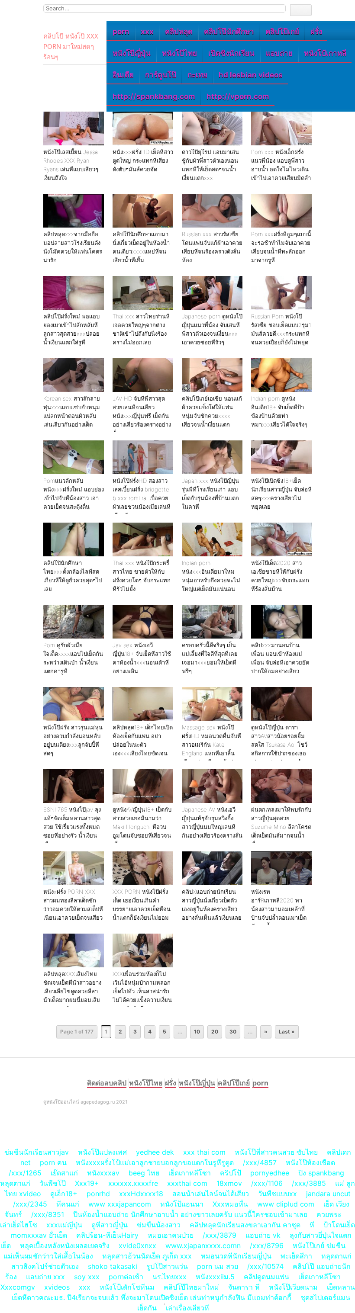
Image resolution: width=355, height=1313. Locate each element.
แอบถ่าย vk (263, 1235)
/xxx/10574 (265, 1266)
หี (312, 1224)
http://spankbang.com (154, 96)
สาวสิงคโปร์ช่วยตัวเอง (45, 1266)
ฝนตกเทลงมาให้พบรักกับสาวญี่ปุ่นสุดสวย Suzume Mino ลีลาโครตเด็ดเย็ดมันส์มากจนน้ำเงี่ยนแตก (281, 827)
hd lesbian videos (251, 75)
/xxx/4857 (260, 1162)
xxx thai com (204, 1152)
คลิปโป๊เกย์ (282, 31)
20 (214, 1031)
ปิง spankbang (321, 1173)
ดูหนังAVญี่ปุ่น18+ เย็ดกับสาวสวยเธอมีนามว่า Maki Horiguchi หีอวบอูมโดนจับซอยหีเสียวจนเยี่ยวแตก (142, 827)
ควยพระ (329, 1214)
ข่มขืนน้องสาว (159, 1224)
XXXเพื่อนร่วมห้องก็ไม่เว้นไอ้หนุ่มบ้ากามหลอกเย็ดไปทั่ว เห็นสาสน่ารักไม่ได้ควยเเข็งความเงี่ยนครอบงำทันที (142, 991)
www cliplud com (285, 1204)
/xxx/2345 (30, 1204)
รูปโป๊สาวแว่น (167, 1266)
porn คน (53, 1162)
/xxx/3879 (219, 1235)
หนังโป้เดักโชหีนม (127, 1287)
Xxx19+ (87, 1183)
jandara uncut (328, 1193)
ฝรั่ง (316, 31)
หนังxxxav (103, 1173)
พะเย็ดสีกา (296, 1256)
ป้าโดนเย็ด (339, 1224)
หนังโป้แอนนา (181, 1204)
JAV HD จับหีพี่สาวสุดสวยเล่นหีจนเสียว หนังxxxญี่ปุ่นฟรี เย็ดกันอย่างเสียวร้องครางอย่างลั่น (142, 416)
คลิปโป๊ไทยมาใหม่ (191, 1287)
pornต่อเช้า (126, 1276)
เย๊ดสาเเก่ (64, 1173)
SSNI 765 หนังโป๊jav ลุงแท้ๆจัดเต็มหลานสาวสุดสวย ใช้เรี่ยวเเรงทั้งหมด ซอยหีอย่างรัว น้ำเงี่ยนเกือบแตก (72, 827)
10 (197, 1031)
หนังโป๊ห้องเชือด (310, 1162)
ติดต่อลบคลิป (106, 1083)
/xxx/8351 (47, 1214)
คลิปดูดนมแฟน (266, 1276)
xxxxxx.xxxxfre (133, 1183)
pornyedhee (269, 1173)
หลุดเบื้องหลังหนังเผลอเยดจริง (65, 1245)
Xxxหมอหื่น (230, 1204)
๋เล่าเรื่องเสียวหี (187, 1307)
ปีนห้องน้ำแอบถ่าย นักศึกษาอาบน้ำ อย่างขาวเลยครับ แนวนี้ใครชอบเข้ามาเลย (190, 1214)
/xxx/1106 (267, 1183)
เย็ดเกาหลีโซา (189, 1173)
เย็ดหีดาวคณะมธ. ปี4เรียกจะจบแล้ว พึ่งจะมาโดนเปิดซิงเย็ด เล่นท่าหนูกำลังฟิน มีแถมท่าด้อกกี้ (151, 1297)
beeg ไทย (144, 1173)
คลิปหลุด (179, 31)
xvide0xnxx (137, 1245)
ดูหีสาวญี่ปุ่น (109, 1224)
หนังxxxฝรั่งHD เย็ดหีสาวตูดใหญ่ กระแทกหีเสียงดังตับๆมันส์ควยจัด (143, 160)
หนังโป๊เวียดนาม (293, 1287)
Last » (287, 1031)
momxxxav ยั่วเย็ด (39, 1235)
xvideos (57, 1287)
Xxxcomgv (17, 1287)
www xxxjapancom (119, 1204)
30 (232, 1031)
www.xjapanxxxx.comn (203, 1245)
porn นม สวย (217, 1266)
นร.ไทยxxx (169, 1276)
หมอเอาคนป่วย (171, 1235)
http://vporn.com (238, 96)
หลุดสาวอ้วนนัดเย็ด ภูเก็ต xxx (147, 1256)
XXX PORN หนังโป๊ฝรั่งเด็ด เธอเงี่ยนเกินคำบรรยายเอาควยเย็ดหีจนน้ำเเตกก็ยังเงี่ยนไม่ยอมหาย (142, 909)
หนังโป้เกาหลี (325, 53)
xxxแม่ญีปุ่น (64, 1224)
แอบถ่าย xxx (45, 1276)
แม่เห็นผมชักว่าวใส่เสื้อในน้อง (48, 1256)
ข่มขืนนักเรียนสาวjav (36, 1152)
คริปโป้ (230, 1173)
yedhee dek (155, 1152)
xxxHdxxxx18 (141, 1193)
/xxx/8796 (267, 1245)
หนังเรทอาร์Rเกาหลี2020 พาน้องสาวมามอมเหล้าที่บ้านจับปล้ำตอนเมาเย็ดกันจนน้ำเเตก (279, 909)
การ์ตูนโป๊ (160, 75)
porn (121, 31)
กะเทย (197, 75)
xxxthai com (187, 1183)
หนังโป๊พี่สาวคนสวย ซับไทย (276, 1152)
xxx (147, 31)
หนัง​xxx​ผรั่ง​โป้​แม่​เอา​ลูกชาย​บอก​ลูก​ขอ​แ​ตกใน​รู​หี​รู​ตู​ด (155, 1162)
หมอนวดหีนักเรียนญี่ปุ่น (236, 1256)
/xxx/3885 (309, 1183)
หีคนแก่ (67, 1204)
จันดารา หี (244, 1287)
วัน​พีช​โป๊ (52, 1183)
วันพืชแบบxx (277, 1193)
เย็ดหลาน (341, 1287)
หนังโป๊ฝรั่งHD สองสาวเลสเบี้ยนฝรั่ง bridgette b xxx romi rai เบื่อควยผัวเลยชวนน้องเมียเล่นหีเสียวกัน (142, 498)
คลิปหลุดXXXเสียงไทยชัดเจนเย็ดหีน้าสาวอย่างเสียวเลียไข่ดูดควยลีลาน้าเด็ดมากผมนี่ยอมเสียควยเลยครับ (72, 991)
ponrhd (98, 1193)
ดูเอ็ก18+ (63, 1193)
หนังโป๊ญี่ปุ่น (132, 53)
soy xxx (87, 1276)
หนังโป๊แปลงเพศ (102, 1152)
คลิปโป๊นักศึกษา (229, 31)
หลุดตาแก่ (15, 1183)
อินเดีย (123, 75)
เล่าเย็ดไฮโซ (18, 1224)
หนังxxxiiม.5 (215, 1276)
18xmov (229, 1183)
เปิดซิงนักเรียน (231, 53)
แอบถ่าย (279, 53)
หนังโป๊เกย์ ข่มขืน (320, 1245)
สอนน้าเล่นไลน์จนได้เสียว (210, 1193)
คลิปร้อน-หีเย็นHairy (107, 1235)
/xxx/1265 (25, 1173)
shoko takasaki (112, 1266)
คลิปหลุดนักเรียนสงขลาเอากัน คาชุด (245, 1224)
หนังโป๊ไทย (179, 53)
